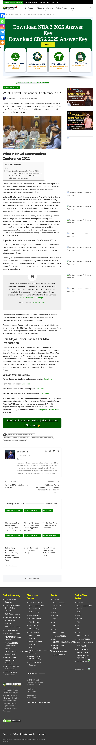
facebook (6, 734)
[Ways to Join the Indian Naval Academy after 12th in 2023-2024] (13, 515)
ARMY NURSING (82, 649)
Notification (30, 8)
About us (50, 2)
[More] (2, 42)
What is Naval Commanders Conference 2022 (22, 171)
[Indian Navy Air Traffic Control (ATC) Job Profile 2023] (50, 540)
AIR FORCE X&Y (59, 633)
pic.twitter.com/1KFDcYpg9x (32, 297)
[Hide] (1, 48)
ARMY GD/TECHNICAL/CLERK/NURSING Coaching (41, 650)
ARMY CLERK (81, 646)
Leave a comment (32, 578)
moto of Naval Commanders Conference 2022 (16, 437)
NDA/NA (56, 599)
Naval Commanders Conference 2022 (42, 437)
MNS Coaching (34, 632)
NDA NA (80, 602)
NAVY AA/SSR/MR (59, 636)
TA (54, 622)
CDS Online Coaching (12, 614)
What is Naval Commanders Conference (15, 440)
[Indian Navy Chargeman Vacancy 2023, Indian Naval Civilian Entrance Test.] (13, 540)
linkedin (23, 734)
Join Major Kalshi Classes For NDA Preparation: (25, 176)
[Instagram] (2, 26)
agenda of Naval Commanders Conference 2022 (21, 434)
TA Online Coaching (12, 630)
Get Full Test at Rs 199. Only (80, 66)
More (72, 8)
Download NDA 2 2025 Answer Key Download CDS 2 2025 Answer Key (48, 33)
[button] (48, 46)
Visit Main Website (31, 2)
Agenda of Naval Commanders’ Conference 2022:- (27, 173)
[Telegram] (2, 32)
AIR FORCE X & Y (83, 636)
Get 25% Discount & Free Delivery (59, 67)
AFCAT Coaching (35, 619)
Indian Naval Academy (12, 87)
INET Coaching (34, 629)
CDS (54, 609)
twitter (15, 734)
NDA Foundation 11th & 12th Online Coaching (12, 607)
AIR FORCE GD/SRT (60, 651)
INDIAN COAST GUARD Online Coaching (10, 660)
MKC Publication (59, 64)
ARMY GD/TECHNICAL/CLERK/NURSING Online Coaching (17, 651)
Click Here (48, 379)
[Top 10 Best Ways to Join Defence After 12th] (50, 515)
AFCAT (55, 615)
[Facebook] (2, 15)
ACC (54, 619)
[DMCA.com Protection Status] (12, 721)
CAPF (55, 612)
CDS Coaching (34, 612)
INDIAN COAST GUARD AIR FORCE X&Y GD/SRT (84, 655)
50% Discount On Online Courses (37, 68)
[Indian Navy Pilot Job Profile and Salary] (32, 540)
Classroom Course (45, 8)
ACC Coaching (34, 622)
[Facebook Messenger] (2, 37)
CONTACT (42, 2)
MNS (54, 629)
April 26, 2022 (39, 302)
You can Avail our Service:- (20, 178)
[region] (48, 48)
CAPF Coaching (34, 615)
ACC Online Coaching (12, 627)
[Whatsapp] (2, 21)
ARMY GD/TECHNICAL (85, 642)
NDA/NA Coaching (35, 602)
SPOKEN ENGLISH (59, 655)
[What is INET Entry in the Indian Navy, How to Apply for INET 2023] (32, 515)
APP (58, 2)
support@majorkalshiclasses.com (38, 702)
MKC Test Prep (80, 63)
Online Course (62, 8)
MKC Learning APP (37, 64)
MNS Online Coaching (12, 634)
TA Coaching (33, 625)
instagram (42, 734)
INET (55, 626)
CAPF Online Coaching (12, 617)
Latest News (47, 510)
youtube (32, 734)
